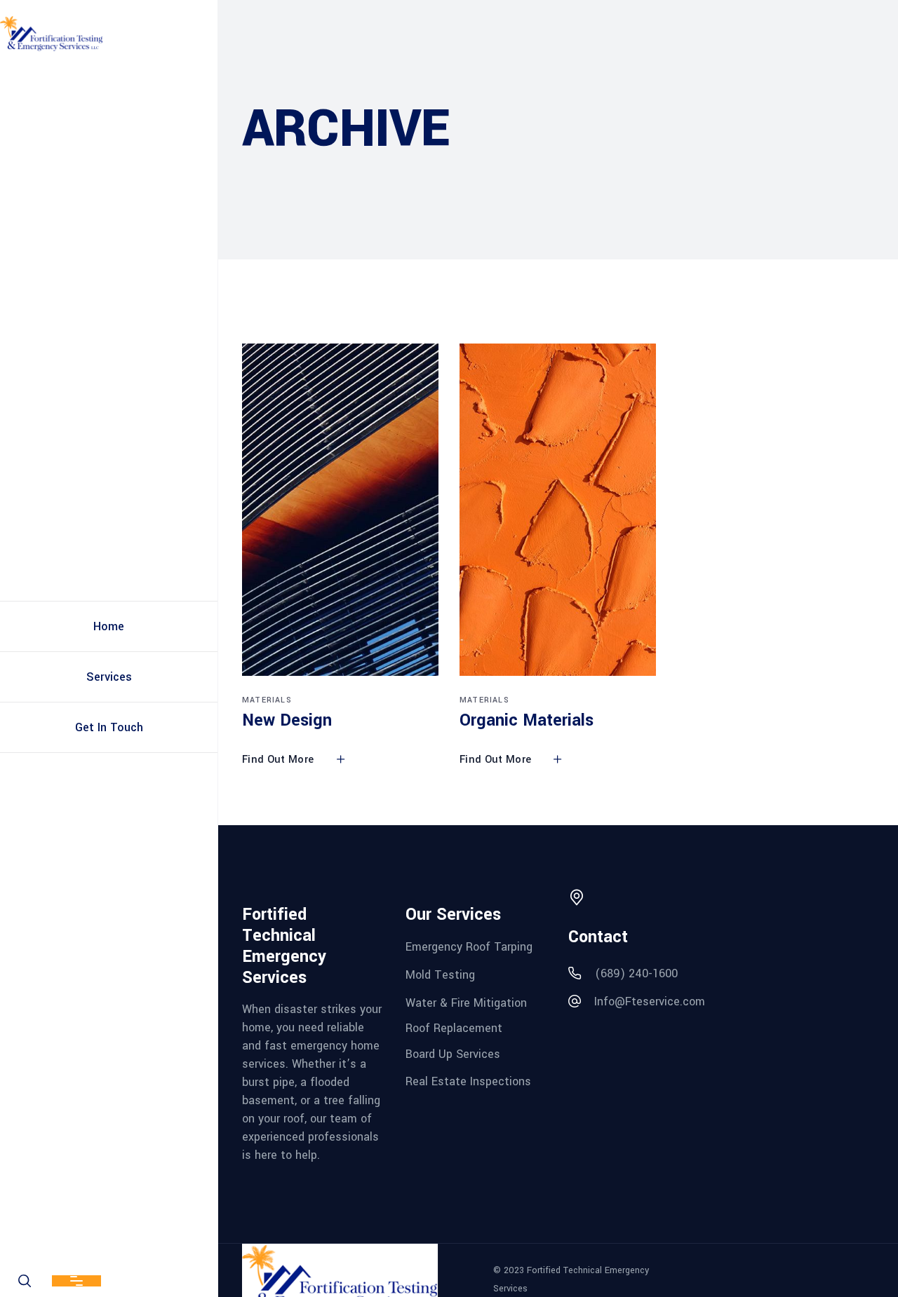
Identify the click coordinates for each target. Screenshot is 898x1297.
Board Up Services (453, 1054)
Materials (267, 700)
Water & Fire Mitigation (466, 1002)
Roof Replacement (454, 1028)
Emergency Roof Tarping (469, 947)
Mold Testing (440, 975)
